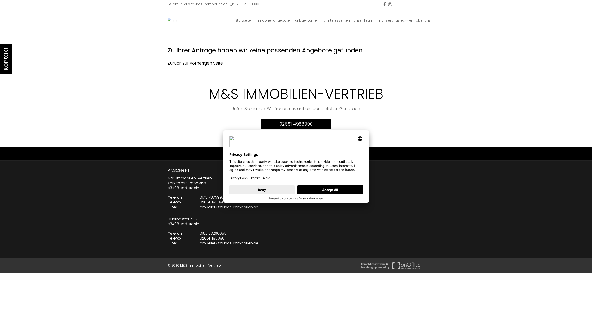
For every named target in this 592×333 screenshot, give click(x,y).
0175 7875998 (212, 197)
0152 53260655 (213, 233)
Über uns (423, 20)
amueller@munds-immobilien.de (199, 4)
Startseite (243, 20)
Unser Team (363, 20)
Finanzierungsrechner (394, 20)
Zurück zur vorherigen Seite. (196, 63)
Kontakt (6, 59)
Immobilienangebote (272, 20)
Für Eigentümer (305, 20)
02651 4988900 (246, 4)
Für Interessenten (336, 20)
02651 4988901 (212, 202)
